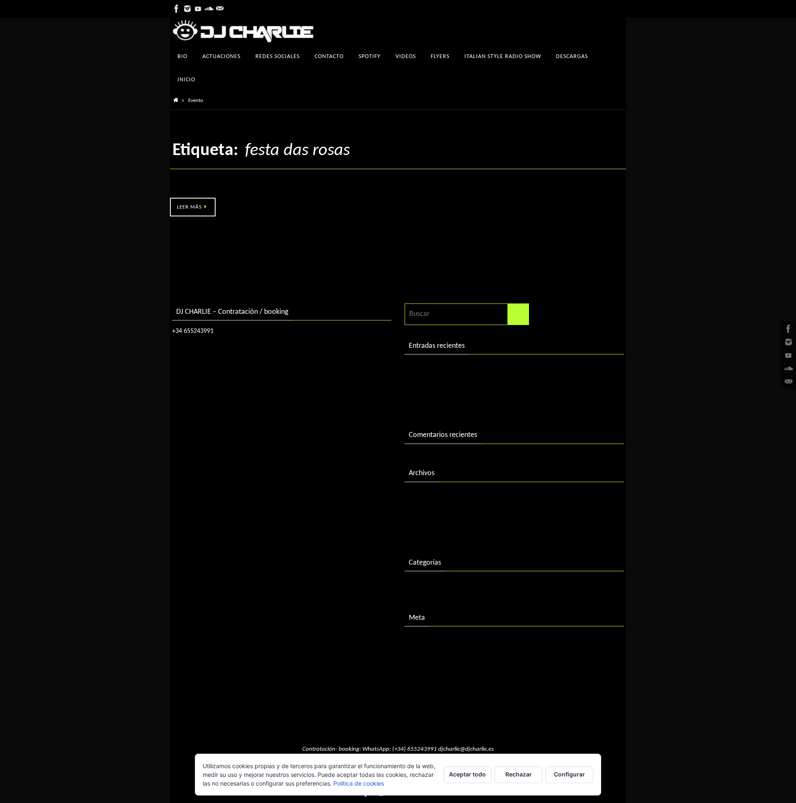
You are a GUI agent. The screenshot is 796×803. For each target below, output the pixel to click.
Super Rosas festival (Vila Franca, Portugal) (234, 188)
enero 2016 (426, 531)
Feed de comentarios (440, 675)
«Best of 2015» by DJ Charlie (452, 404)
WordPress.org (431, 692)
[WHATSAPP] (219, 8)
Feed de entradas (435, 658)
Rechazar (518, 774)
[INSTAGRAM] (187, 8)
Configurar (569, 774)
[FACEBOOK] (176, 8)
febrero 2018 (428, 497)
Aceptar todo (467, 774)
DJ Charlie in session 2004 (447, 387)
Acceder (421, 641)
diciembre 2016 (432, 514)
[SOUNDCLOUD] (209, 8)
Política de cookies (358, 783)
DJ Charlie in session (439, 369)
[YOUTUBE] (198, 8)
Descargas (424, 586)
